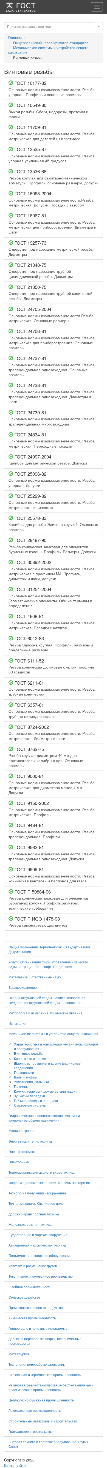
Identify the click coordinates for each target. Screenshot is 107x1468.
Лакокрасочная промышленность (35, 1410)
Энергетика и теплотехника (30, 1141)
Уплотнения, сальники (31, 1081)
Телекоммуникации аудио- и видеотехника (42, 1172)
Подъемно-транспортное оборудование (40, 1255)
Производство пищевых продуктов (36, 1307)
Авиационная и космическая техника (37, 1245)
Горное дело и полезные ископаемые (38, 1328)
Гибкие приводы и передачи (36, 1100)
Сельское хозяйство (24, 1297)
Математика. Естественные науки (35, 977)
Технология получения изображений (37, 1193)
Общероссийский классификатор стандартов (50, 42)
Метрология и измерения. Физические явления (45, 1013)
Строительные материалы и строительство (43, 1421)
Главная (15, 37)
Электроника (19, 1162)
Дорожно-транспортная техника (34, 1214)
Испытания (17, 1023)
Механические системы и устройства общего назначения (48, 50)
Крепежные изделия (30, 1058)
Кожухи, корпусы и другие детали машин (45, 1091)
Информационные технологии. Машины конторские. (50, 1182)
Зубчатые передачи (29, 1095)
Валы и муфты (25, 1077)
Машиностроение (22, 1130)
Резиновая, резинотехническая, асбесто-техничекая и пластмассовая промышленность (51, 1387)
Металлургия (19, 1354)
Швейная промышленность (30, 1286)
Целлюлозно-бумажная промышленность (41, 1400)
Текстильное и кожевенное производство (41, 1276)
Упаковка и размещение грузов (33, 1265)
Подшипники (24, 1072)
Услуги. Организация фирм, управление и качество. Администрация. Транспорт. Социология (49, 964)
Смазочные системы (30, 1105)
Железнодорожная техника (30, 1224)
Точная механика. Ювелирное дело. (36, 1203)
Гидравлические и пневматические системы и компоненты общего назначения (44, 1117)
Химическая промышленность (32, 1318)
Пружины (21, 1086)
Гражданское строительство (31, 1431)
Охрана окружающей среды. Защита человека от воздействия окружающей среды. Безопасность (47, 1000)
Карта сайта (15, 1465)
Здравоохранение (23, 987)
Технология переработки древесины (37, 1364)
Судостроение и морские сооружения (38, 1234)
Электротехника (21, 1151)
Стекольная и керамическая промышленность (45, 1374)
